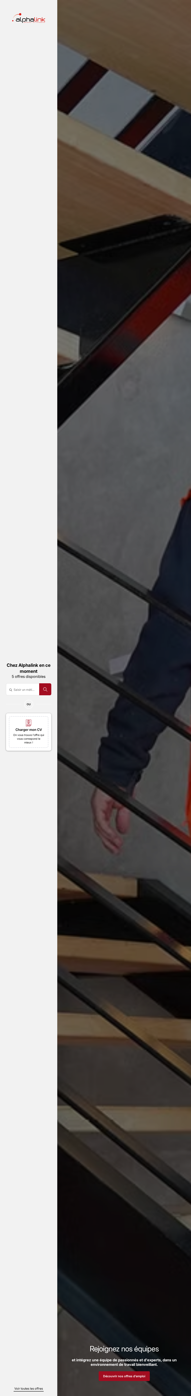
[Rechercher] (45, 689)
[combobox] (25, 690)
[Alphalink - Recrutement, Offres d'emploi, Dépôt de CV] (28, 17)
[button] (28, 732)
